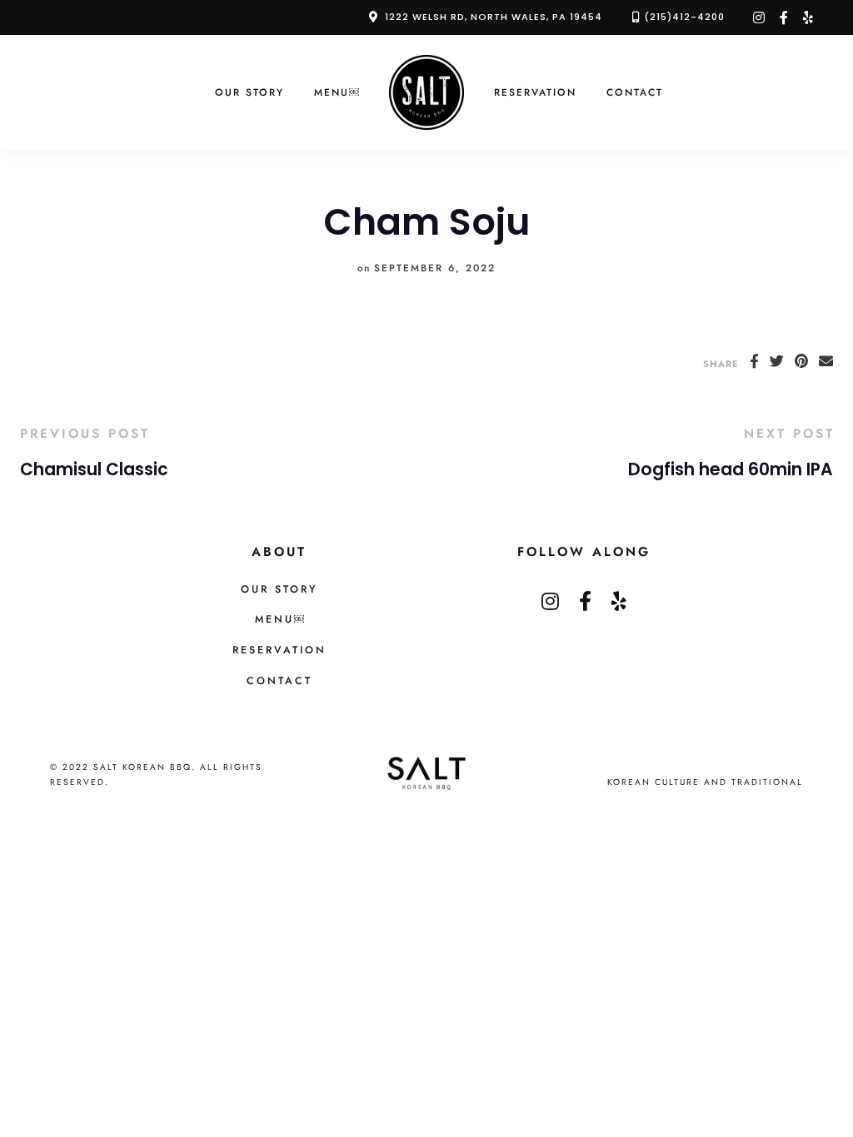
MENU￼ (336, 92)
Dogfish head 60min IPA (730, 469)
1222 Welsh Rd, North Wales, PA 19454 (493, 16)
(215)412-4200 (684, 16)
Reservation (535, 92)
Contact (634, 92)
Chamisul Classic (94, 469)
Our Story (249, 92)
